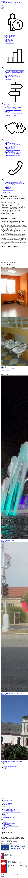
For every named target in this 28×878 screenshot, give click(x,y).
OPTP (5, 814)
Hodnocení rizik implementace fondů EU (15, 72)
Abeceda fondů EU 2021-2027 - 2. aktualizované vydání (14, 114)
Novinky (8, 142)
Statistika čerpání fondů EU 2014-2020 (15, 71)
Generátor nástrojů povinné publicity (12, 812)
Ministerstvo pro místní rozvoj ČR (14, 182)
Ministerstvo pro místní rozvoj (10, 768)
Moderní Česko (9, 40)
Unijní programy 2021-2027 (12, 146)
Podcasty (8, 111)
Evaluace (5, 801)
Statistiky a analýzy (7, 800)
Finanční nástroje (10, 148)
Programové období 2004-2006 (13, 155)
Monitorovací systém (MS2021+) (11, 810)
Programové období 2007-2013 (13, 153)
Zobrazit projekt (4, 541)
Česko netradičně (10, 43)
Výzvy (7, 106)
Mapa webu (6, 829)
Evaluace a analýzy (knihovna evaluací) (15, 77)
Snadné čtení (6, 824)
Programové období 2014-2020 (13, 152)
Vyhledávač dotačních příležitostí (13, 107)
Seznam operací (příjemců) (12, 75)
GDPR (5, 822)
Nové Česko (9, 37)
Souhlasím (9, 843)
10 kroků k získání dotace (12, 108)
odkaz (8, 840)
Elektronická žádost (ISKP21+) (11, 809)
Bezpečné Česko (10, 41)
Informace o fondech (11, 143)
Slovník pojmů (9, 151)
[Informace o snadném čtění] (14, 796)
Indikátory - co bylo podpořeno (13, 76)
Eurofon (8, 186)
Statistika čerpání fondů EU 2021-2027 (15, 70)
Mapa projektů (9, 74)
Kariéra (8, 188)
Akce (7, 112)
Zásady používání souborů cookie (11, 826)
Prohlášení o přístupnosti (9, 823)
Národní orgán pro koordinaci (13, 150)
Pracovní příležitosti (7, 803)
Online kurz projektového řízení (13, 110)
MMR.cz (6, 813)
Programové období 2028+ (12, 147)
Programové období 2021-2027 (13, 144)
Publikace (8, 79)
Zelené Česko (9, 39)
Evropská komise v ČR (9, 817)
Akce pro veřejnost (10, 36)
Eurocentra (8, 187)
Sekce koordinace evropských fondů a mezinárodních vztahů (15, 184)
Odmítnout (3, 843)
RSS (4, 828)
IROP (5, 815)
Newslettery (11, 190)
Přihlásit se (3, 7)
